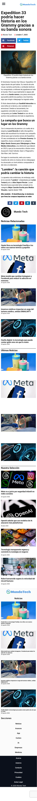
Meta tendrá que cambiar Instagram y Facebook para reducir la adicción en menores (16, 278)
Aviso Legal (18, 782)
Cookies (18, 777)
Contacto (18, 768)
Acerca (18, 758)
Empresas (18, 748)
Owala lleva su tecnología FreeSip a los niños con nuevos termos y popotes (17, 246)
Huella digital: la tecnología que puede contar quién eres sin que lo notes (17, 341)
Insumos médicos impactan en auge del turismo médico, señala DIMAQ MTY (17, 310)
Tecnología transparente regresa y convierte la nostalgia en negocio (15, 550)
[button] (3, 3)
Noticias (18, 724)
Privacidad (18, 772)
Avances (18, 728)
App (18, 733)
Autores (18, 763)
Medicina (18, 752)
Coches (18, 738)
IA (18, 743)
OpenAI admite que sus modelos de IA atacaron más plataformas (16, 521)
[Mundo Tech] (27, 5)
